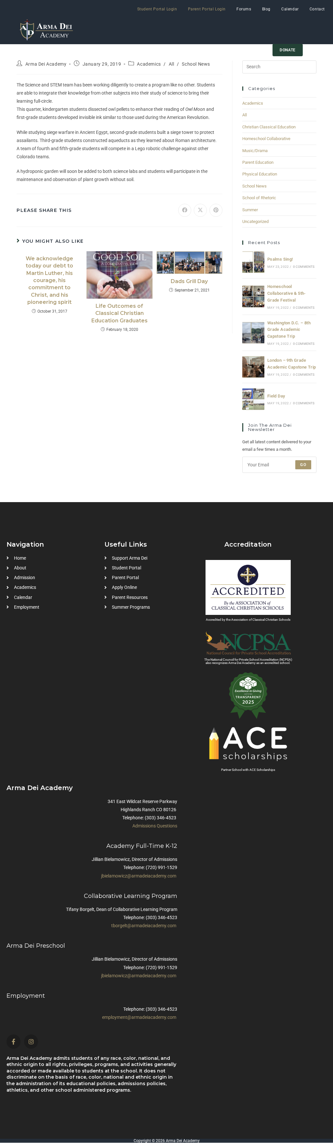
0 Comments (304, 266)
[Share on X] (200, 210)
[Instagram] (31, 1041)
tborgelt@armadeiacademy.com (143, 925)
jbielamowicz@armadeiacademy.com (138, 875)
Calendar (290, 9)
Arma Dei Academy (46, 64)
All (171, 64)
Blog (266, 9)
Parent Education (257, 162)
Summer (250, 209)
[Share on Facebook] (184, 210)
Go (303, 464)
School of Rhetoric (259, 197)
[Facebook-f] (13, 1041)
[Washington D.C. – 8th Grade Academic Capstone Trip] (253, 333)
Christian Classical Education (269, 126)
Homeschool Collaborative (266, 138)
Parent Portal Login (207, 9)
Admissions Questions (154, 825)
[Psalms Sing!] (253, 262)
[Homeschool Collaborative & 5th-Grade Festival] (253, 296)
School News (196, 64)
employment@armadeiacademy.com (139, 1017)
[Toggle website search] (314, 50)
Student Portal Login (157, 9)
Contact (317, 9)
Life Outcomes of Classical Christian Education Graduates (119, 313)
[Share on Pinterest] (215, 210)
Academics (149, 64)
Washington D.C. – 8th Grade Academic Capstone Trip (289, 329)
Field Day (276, 396)
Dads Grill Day (189, 281)
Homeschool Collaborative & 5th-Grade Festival (286, 293)
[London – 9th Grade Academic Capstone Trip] (253, 367)
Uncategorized (255, 221)
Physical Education (259, 174)
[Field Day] (253, 399)
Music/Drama (255, 150)
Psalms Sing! (280, 259)
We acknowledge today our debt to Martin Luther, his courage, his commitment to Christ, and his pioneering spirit (49, 280)
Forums (243, 9)
